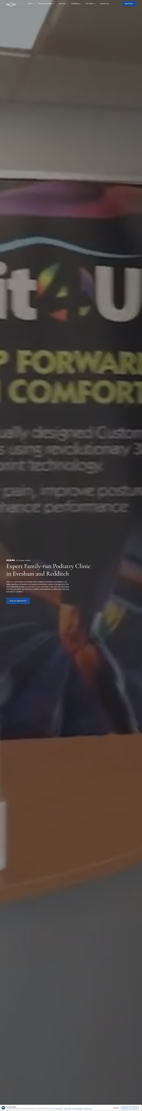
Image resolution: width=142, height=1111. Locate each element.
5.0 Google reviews (23, 560)
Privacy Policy (58, 1108)
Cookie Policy (67, 1108)
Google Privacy (88, 1108)
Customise (116, 1108)
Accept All (134, 1108)
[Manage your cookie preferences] (3, 1107)
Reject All (125, 1108)
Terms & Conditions (77, 1108)
